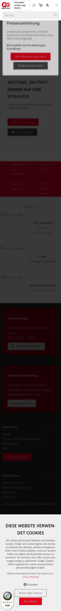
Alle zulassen (30, 601)
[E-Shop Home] (6, 5)
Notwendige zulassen (30, 593)
